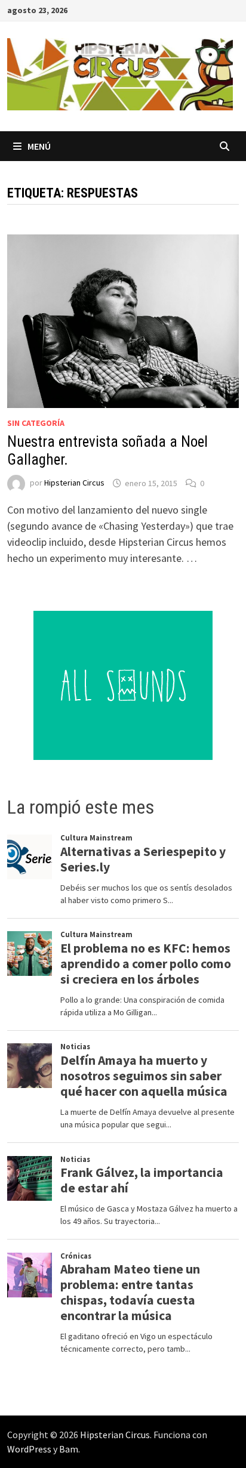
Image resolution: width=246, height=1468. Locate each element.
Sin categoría (35, 423)
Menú (39, 146)
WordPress (29, 1449)
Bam (68, 1449)
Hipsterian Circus (74, 483)
